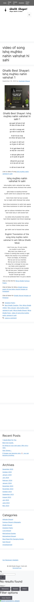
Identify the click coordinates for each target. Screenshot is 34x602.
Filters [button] (4, 586)
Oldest (24, 589)
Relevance (5, 589)
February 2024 (7, 480)
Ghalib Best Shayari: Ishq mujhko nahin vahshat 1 (16, 74)
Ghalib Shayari (7, 525)
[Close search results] (2, 577)
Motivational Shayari (9, 536)
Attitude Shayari (7, 519)
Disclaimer (21, 2)
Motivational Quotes (9, 533)
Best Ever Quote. (8, 443)
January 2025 (7, 475)
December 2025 (7, 469)
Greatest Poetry (10, 303)
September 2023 (8, 494)
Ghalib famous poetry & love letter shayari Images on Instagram (15, 289)
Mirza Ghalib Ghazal (20, 310)
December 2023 (7, 486)
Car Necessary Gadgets (10, 560)
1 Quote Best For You (9, 440)
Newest (15, 589)
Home (4, 2)
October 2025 (7, 472)
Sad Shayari (6, 542)
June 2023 (6, 503)
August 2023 (6, 497)
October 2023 (7, 491)
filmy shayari (12, 308)
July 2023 (5, 500)
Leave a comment (11, 318)
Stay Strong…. (7, 450)
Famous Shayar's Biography (11, 522)
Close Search (6, 598)
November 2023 (7, 489)
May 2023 (5, 506)
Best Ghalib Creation (11, 305)
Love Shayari (6, 530)
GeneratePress (17, 568)
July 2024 (5, 477)
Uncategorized (7, 545)
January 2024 (7, 483)
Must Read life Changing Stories (13, 539)
